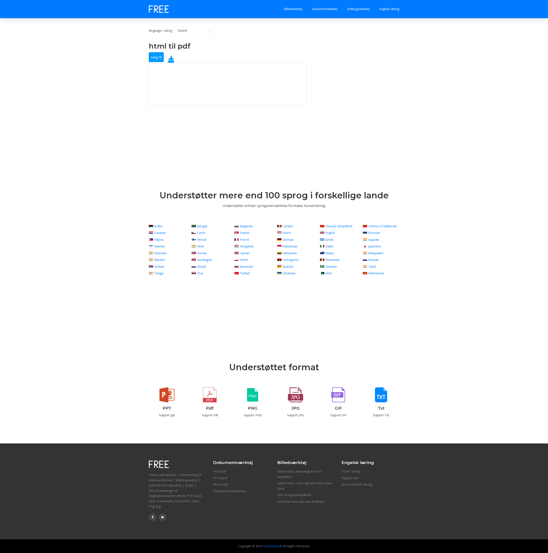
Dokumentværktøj (324, 9)
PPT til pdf (220, 478)
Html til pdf (220, 484)
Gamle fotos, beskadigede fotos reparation (299, 474)
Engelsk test (349, 478)
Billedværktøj (293, 9)
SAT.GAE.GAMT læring (356, 484)
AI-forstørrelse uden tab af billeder (301, 501)
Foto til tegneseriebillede (294, 495)
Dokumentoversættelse (229, 491)
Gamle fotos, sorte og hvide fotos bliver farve (305, 486)
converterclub (272, 546)
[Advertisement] (228, 136)
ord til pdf (219, 471)
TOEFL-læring (350, 471)
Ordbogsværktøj (358, 9)
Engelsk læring (389, 9)
